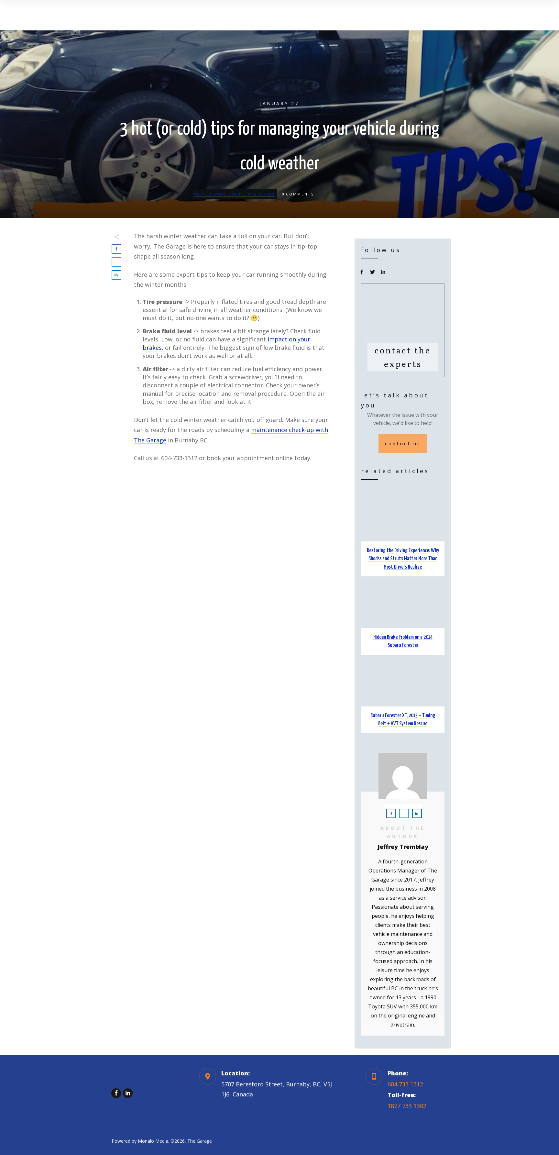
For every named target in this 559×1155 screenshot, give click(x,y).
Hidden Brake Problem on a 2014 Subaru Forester (402, 617)
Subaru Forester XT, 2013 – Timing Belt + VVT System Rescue (402, 695)
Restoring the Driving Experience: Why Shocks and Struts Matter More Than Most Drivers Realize (402, 534)
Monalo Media (153, 1141)
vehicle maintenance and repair (234, 194)
